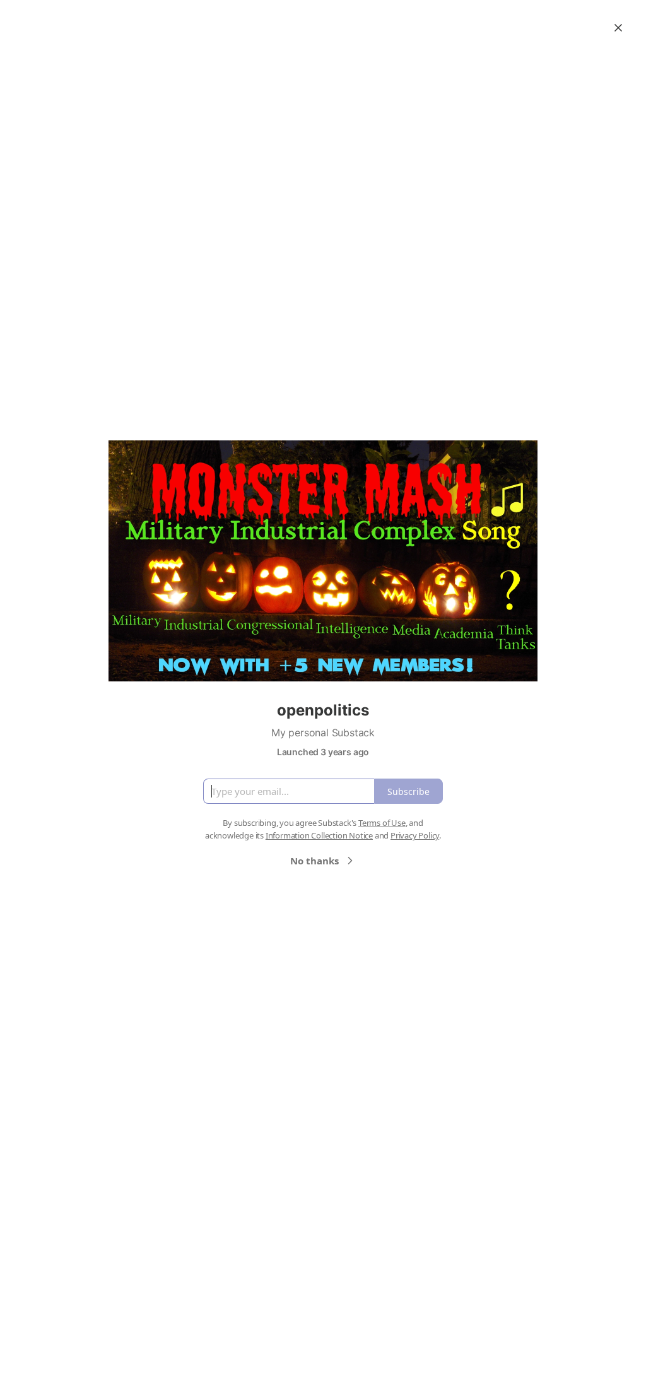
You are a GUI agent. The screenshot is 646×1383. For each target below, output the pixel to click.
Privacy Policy (415, 835)
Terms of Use (382, 822)
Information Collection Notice (319, 835)
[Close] (618, 27)
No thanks (314, 860)
